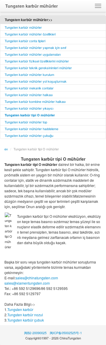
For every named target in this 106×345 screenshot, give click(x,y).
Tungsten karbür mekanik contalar (29, 88)
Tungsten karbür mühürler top (26, 122)
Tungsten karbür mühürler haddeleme (31, 128)
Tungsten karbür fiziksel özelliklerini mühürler (37, 61)
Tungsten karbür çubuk (25, 319)
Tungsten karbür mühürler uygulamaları (33, 54)
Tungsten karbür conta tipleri (25, 40)
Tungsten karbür (20, 309)
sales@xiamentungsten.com (27, 283)
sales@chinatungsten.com (37, 277)
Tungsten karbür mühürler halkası (29, 94)
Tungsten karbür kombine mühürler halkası (35, 101)
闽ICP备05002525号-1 (66, 332)
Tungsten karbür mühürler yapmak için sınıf (35, 47)
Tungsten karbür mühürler (23, 27)
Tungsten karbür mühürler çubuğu (29, 135)
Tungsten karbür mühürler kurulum (29, 74)
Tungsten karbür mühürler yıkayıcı (29, 108)
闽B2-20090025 (35, 332)
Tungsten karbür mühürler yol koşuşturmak (36, 81)
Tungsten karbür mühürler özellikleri (30, 34)
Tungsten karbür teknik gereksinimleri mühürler (38, 67)
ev (6, 149)
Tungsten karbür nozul (25, 314)
